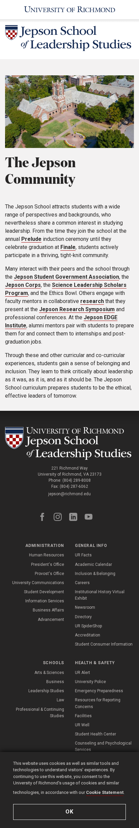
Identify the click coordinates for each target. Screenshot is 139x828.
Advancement (51, 619)
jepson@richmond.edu (69, 494)
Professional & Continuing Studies (40, 712)
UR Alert (82, 672)
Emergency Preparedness (99, 690)
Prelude (31, 239)
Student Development (44, 591)
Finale (68, 247)
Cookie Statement (104, 792)
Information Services (44, 601)
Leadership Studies (46, 690)
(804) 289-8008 (76, 480)
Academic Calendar (93, 564)
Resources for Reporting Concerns (97, 703)
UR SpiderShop (88, 626)
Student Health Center (95, 734)
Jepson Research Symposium (77, 309)
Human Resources (46, 555)
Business (55, 681)
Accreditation (87, 635)
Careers (82, 582)
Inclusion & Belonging (95, 573)
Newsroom (85, 607)
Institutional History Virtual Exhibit (99, 595)
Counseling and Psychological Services (103, 746)
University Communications (38, 582)
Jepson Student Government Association (66, 277)
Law (60, 700)
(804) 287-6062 (74, 486)
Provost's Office (49, 573)
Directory (83, 616)
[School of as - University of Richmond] (69, 443)
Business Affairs (48, 610)
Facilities (83, 715)
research (92, 301)
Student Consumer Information (104, 644)
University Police (90, 681)
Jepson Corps (23, 285)
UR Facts (83, 555)
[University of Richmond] (69, 9)
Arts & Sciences (49, 672)
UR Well (82, 725)
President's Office (47, 564)
